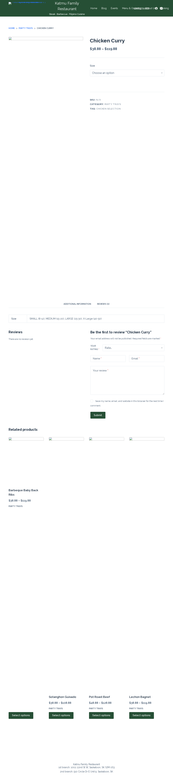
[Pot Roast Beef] (106, 564)
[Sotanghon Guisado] (66, 564)
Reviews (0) (103, 304)
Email (136, 358)
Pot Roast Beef (99, 697)
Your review (100, 370)
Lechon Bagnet (140, 697)
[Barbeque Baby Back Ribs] (26, 460)
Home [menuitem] (93, 8)
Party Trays (113, 104)
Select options (21, 715)
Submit (98, 415)
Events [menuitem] (114, 8)
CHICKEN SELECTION (108, 108)
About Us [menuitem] (150, 8)
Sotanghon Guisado (62, 697)
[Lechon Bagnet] (146, 564)
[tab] (77, 304)
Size (92, 65)
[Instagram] (161, 8)
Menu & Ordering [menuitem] (131, 8)
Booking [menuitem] (164, 8)
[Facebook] (156, 8)
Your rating (94, 347)
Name (97, 358)
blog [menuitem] (104, 8)
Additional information (77, 304)
